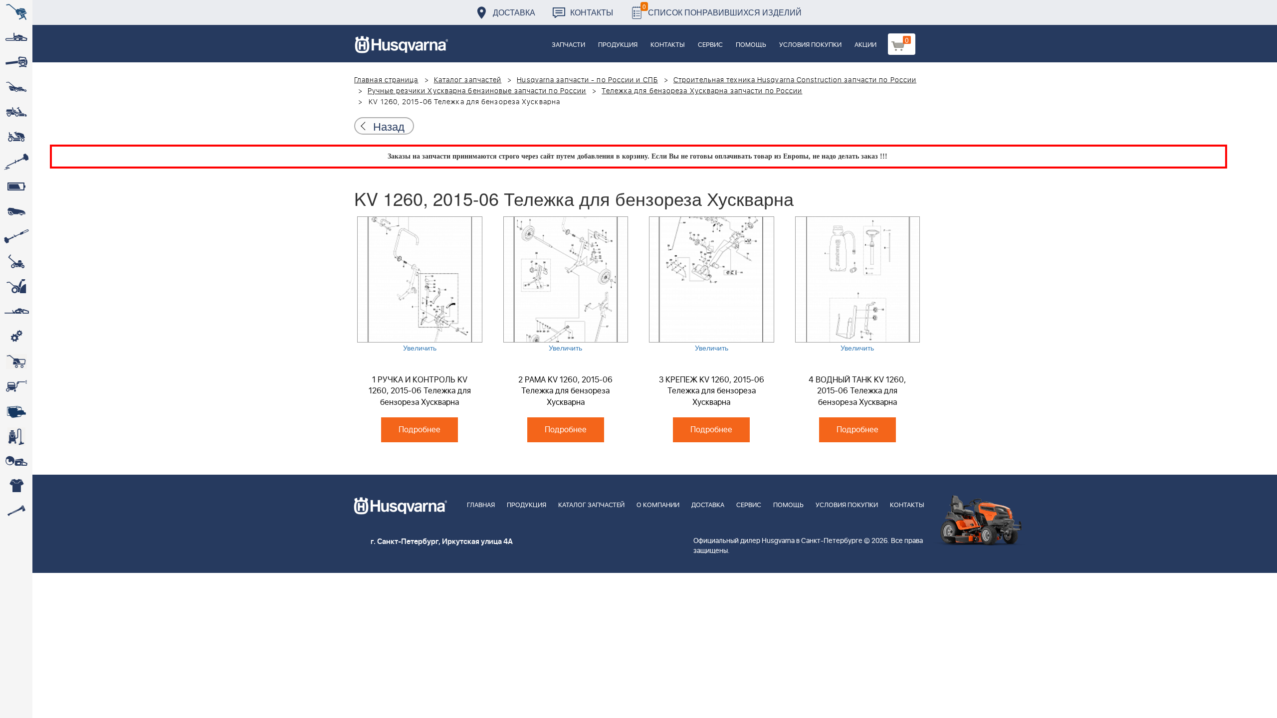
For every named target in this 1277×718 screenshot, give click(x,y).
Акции (865, 45)
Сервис (710, 45)
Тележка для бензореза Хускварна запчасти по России (702, 91)
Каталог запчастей (468, 80)
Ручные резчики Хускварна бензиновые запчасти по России (477, 91)
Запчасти (568, 45)
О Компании (658, 505)
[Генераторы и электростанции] (16, 361)
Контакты (591, 12)
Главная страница (386, 80)
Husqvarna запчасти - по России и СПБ (587, 80)
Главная (481, 505)
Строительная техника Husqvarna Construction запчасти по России (794, 80)
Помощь (751, 45)
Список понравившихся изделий (722, 9)
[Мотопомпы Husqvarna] (16, 411)
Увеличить (419, 348)
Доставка (514, 12)
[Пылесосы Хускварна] (16, 436)
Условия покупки (810, 45)
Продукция (618, 45)
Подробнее (419, 430)
